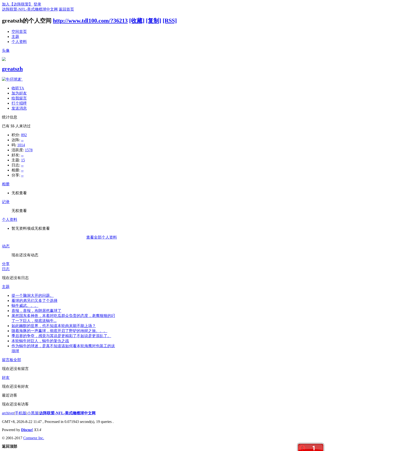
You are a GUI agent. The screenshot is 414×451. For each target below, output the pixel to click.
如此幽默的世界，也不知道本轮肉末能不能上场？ (54, 326)
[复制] (153, 21)
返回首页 (66, 9)
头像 (6, 50)
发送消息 (19, 108)
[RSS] (170, 21)
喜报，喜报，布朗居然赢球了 (36, 311)
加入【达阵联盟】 (17, 4)
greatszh (12, 69)
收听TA (18, 88)
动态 (6, 246)
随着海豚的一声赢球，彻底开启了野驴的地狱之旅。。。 (59, 331)
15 (23, 160)
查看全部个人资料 (101, 237)
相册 (6, 184)
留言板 (7, 360)
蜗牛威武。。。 (25, 306)
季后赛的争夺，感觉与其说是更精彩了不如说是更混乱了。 (61, 336)
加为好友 (19, 93)
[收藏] (136, 21)
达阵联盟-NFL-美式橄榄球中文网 (30, 9)
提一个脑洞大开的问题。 (33, 295)
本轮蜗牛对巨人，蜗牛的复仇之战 (40, 341)
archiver (8, 413)
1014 (21, 145)
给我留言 (19, 98)
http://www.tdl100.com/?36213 (90, 21)
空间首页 (19, 31)
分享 (6, 264)
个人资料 (19, 42)
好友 (6, 377)
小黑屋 (33, 413)
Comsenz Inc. (33, 438)
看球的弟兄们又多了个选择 (35, 301)
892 (24, 135)
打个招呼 (19, 103)
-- (22, 140)
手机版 (20, 413)
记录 (6, 202)
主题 (15, 37)
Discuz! (27, 430)
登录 (37, 4)
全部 (17, 360)
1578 (29, 150)
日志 (6, 269)
